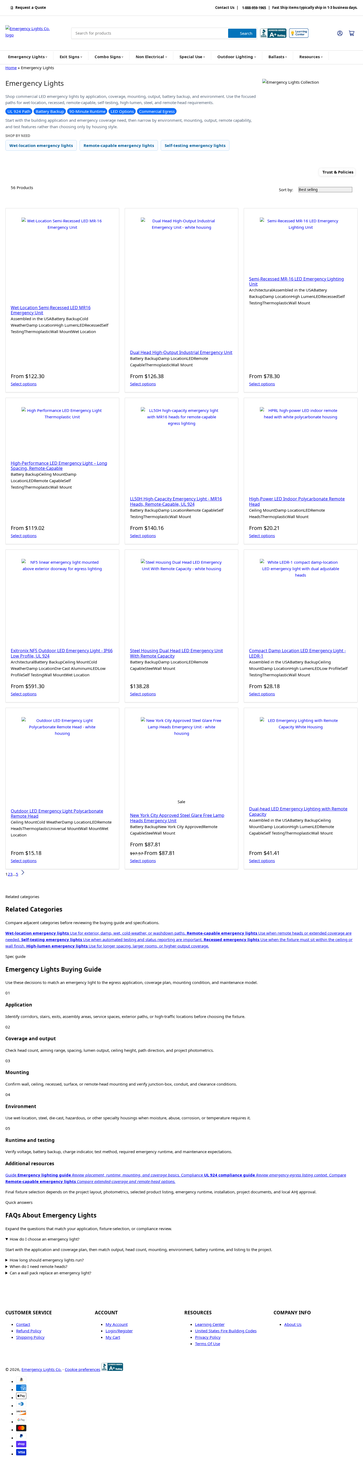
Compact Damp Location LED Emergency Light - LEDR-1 (297, 653)
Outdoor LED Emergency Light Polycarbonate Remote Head (57, 813)
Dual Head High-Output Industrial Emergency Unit (181, 352)
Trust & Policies (337, 172)
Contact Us (224, 8)
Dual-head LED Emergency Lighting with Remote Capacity (298, 811)
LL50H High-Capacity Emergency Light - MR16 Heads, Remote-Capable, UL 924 (176, 501)
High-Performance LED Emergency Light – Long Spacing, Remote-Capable (59, 465)
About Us (292, 1324)
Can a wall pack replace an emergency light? (50, 1272)
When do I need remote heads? (38, 1266)
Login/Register (119, 1330)
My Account (117, 1324)
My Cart (113, 1337)
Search (246, 33)
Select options (24, 383)
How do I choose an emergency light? (45, 1239)
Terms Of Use (207, 1343)
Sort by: (286, 189)
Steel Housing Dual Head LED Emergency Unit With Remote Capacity (176, 653)
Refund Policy (28, 1330)
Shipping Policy (30, 1337)
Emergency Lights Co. (41, 1369)
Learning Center (210, 1324)
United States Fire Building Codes (226, 1330)
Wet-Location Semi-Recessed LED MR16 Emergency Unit (51, 310)
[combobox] (164, 33)
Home (11, 67)
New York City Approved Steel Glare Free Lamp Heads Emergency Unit (177, 817)
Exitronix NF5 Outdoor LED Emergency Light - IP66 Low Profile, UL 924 (62, 653)
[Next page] (22, 874)
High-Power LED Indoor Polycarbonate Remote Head (297, 501)
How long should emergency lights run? (47, 1260)
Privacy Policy (208, 1337)
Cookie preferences (82, 1369)
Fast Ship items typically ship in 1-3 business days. (315, 8)
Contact (23, 1324)
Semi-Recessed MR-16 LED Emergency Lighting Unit (296, 281)
